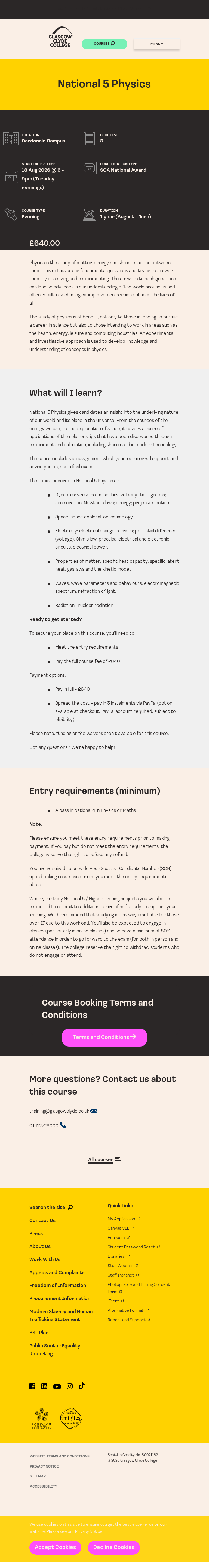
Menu (155, 44)
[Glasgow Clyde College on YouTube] (57, 1389)
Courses (102, 44)
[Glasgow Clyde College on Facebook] (32, 1388)
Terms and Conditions (101, 1037)
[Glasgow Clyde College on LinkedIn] (44, 1388)
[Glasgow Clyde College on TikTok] (82, 1388)
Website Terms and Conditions (60, 1456)
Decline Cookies (113, 1547)
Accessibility (43, 1486)
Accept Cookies (55, 1547)
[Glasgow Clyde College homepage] (61, 36)
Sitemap (38, 1476)
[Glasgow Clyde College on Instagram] (70, 1388)
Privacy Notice (88, 1532)
